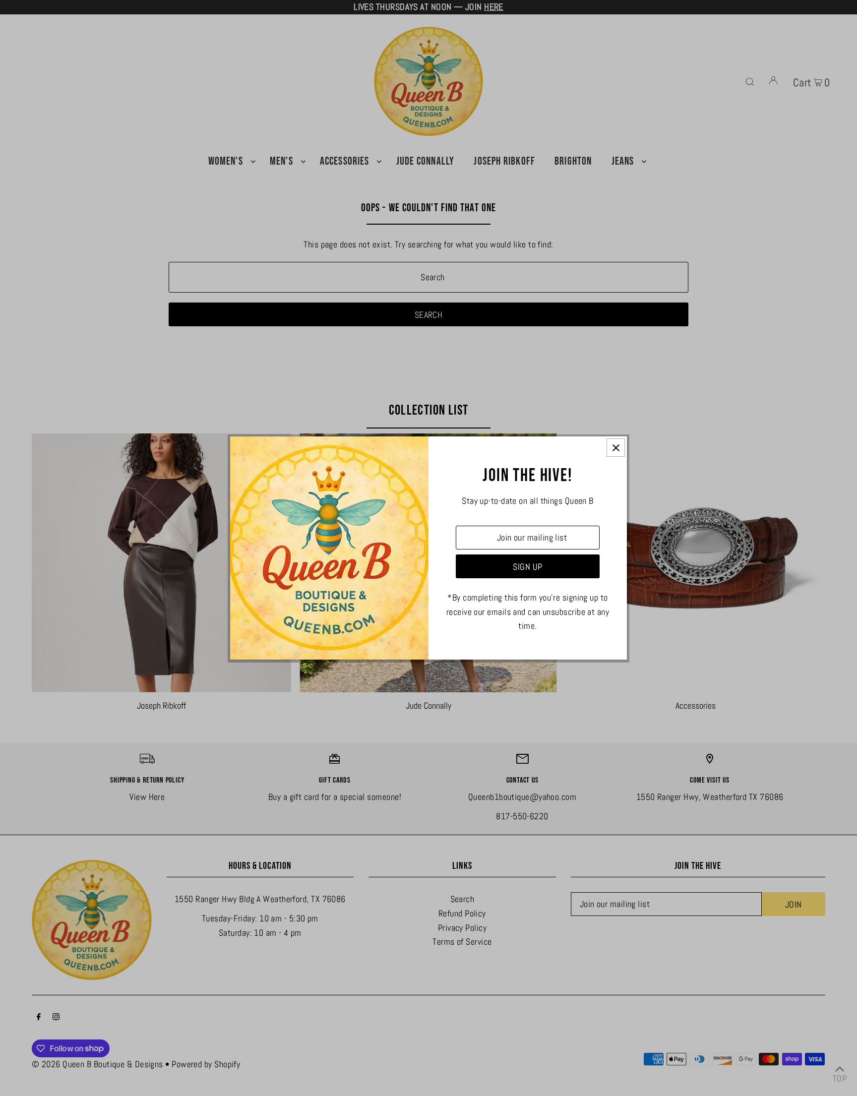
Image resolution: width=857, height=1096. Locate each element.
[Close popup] (615, 447)
